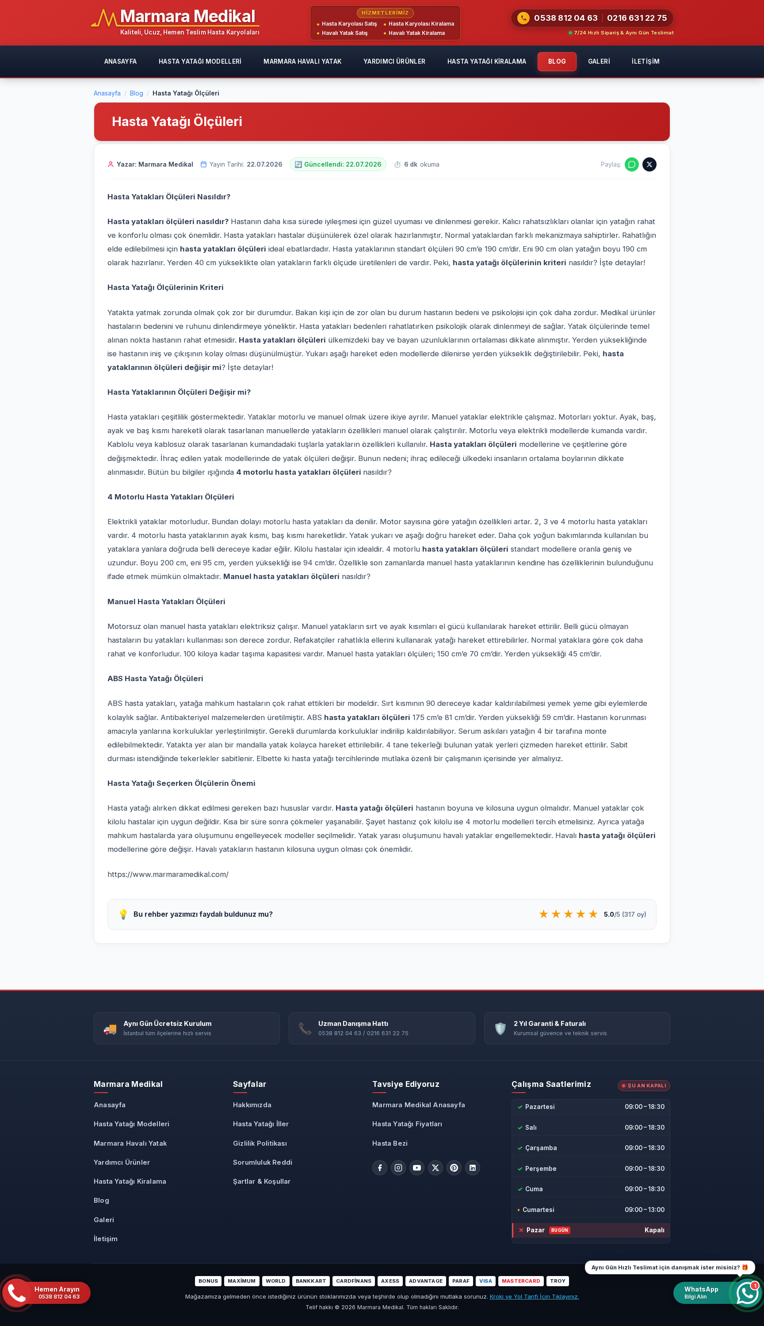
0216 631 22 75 (637, 18)
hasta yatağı (476, 262)
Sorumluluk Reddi (262, 1162)
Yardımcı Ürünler (394, 61)
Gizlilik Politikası (260, 1143)
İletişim (646, 61)
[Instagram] (398, 1167)
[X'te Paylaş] (649, 164)
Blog (557, 61)
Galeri (599, 61)
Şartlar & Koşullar (262, 1181)
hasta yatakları (450, 549)
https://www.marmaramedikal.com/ (168, 874)
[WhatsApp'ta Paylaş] (632, 164)
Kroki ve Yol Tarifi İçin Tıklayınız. (534, 1296)
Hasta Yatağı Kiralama (486, 61)
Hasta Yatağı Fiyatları (407, 1124)
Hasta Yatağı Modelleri (200, 61)
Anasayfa (120, 61)
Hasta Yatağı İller (261, 1124)
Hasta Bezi (390, 1143)
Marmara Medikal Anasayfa (418, 1105)
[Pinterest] (454, 1167)
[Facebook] (379, 1167)
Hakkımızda (252, 1105)
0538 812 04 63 (566, 18)
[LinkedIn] (472, 1167)
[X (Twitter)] (435, 1167)
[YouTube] (416, 1167)
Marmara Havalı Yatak (302, 61)
